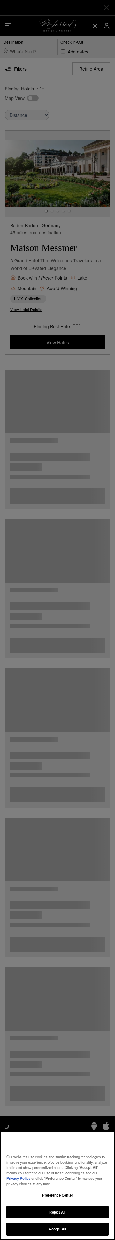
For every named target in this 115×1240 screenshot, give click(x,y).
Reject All (57, 1212)
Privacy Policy (18, 1178)
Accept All (57, 1228)
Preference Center (57, 1195)
